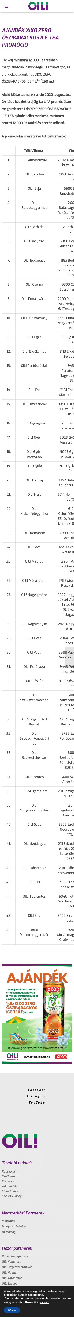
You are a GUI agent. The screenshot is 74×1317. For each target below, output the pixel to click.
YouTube (37, 1102)
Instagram (37, 1096)
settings (44, 1302)
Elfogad (12, 1310)
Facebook (37, 1090)
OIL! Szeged (9, 1284)
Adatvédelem (11, 1186)
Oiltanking (8, 1232)
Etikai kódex (10, 1191)
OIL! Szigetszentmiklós (17, 1267)
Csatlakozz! (9, 1176)
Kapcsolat (8, 1172)
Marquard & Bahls (14, 1226)
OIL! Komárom (11, 1262)
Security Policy (11, 1196)
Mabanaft (8, 1221)
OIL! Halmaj (9, 1273)
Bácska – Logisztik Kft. (16, 1256)
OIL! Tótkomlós (12, 1278)
